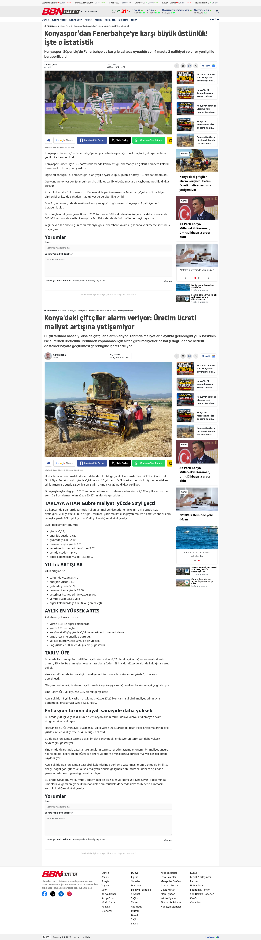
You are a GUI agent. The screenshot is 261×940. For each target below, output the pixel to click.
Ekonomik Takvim (171, 902)
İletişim (194, 881)
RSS (47, 937)
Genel (134, 915)
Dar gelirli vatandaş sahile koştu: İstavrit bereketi (197, 271)
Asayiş (88, 19)
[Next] (208, 277)
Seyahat (135, 894)
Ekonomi (123, 19)
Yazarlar (135, 881)
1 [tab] (195, 278)
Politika (106, 906)
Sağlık (134, 898)
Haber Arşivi (197, 885)
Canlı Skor (196, 902)
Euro (151, 10)
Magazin (136, 885)
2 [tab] (199, 278)
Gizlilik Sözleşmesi (200, 877)
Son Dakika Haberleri (202, 894)
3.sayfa (106, 881)
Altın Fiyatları (168, 894)
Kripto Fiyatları (169, 898)
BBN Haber (52, 26)
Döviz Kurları (168, 889)
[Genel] (197, 207)
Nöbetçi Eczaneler (171, 906)
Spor (104, 889)
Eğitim (134, 877)
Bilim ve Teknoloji (141, 889)
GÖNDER (167, 281)
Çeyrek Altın (202, 10)
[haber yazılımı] (212, 937)
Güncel (45, 19)
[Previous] (185, 277)
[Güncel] (197, 160)
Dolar (137, 10)
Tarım (134, 19)
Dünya (135, 872)
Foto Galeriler (168, 877)
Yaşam (98, 19)
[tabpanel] (197, 263)
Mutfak (135, 911)
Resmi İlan (110, 19)
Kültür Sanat (109, 902)
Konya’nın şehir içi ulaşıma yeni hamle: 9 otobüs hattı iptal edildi (206, 109)
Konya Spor (75, 19)
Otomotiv (136, 906)
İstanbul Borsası (170, 885)
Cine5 (193, 898)
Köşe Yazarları (169, 872)
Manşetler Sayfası (171, 881)
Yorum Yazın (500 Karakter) (59, 253)
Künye (193, 872)
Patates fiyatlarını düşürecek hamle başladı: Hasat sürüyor (206, 140)
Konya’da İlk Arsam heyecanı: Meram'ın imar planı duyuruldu (205, 93)
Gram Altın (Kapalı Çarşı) (176, 10)
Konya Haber (59, 19)
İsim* (48, 242)
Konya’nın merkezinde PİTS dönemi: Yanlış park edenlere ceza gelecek (205, 124)
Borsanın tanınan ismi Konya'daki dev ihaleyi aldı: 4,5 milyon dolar (206, 77)
